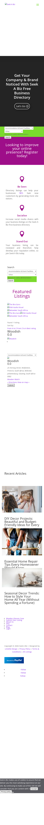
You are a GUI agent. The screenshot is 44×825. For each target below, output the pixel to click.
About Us (10, 622)
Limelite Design (11, 649)
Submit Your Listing (14, 620)
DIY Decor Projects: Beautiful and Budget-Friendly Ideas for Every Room (21, 523)
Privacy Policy (24, 649)
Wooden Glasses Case (15, 618)
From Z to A (22, 328)
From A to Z (12, 328)
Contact (9, 625)
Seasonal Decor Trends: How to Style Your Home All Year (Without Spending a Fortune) (21, 598)
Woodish (13, 331)
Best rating (31, 328)
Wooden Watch (13, 379)
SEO (21, 193)
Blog (8, 627)
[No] (13, 792)
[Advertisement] (22, 33)
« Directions (12, 382)
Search (7, 137)
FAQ (7, 623)
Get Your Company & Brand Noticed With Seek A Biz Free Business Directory (22, 86)
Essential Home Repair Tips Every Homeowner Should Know (21, 564)
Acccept (34, 789)
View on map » (23, 382)
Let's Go (20, 106)
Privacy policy (6, 792)
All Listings (27, 652)
